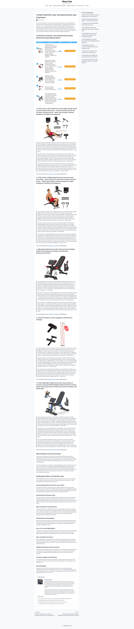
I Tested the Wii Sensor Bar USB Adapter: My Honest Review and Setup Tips (90, 29)
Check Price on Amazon (69, 50)
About (50, 5)
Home (46, 5)
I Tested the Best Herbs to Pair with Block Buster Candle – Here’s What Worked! (90, 61)
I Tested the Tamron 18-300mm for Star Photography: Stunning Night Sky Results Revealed (55, 598)
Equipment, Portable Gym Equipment (48, 114)
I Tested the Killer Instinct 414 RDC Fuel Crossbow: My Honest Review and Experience (44, 614)
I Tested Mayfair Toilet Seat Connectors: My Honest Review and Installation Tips (90, 47)
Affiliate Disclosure (71, 5)
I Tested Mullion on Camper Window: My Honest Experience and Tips (50, 600)
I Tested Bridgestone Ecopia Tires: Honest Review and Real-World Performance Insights (89, 35)
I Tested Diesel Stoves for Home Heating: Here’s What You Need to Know (51, 603)
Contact (87, 5)
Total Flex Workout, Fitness (47, 318)
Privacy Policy (80, 5)
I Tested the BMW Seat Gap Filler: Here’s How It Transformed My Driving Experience (90, 41)
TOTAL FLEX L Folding (45, 177)
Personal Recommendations (59, 5)
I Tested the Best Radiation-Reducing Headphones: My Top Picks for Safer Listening (68, 614)
